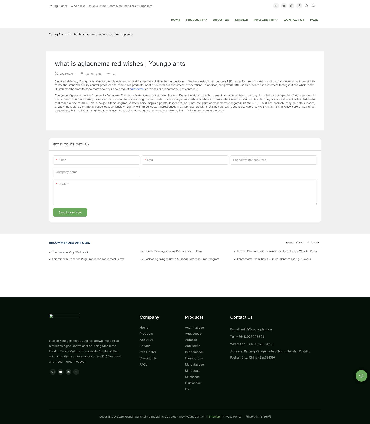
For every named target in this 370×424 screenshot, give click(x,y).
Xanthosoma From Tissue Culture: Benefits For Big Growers (274, 259)
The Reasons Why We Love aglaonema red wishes (72, 252)
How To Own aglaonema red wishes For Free (173, 251)
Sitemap (214, 416)
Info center (313, 242)
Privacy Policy (233, 416)
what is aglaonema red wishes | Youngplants (102, 34)
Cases (299, 242)
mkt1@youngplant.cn (256, 329)
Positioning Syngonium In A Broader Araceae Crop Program (182, 259)
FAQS (289, 242)
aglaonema (137, 88)
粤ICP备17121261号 (258, 416)
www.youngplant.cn (192, 416)
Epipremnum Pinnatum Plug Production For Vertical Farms (88, 259)
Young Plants (58, 34)
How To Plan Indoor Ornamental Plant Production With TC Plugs (277, 251)
